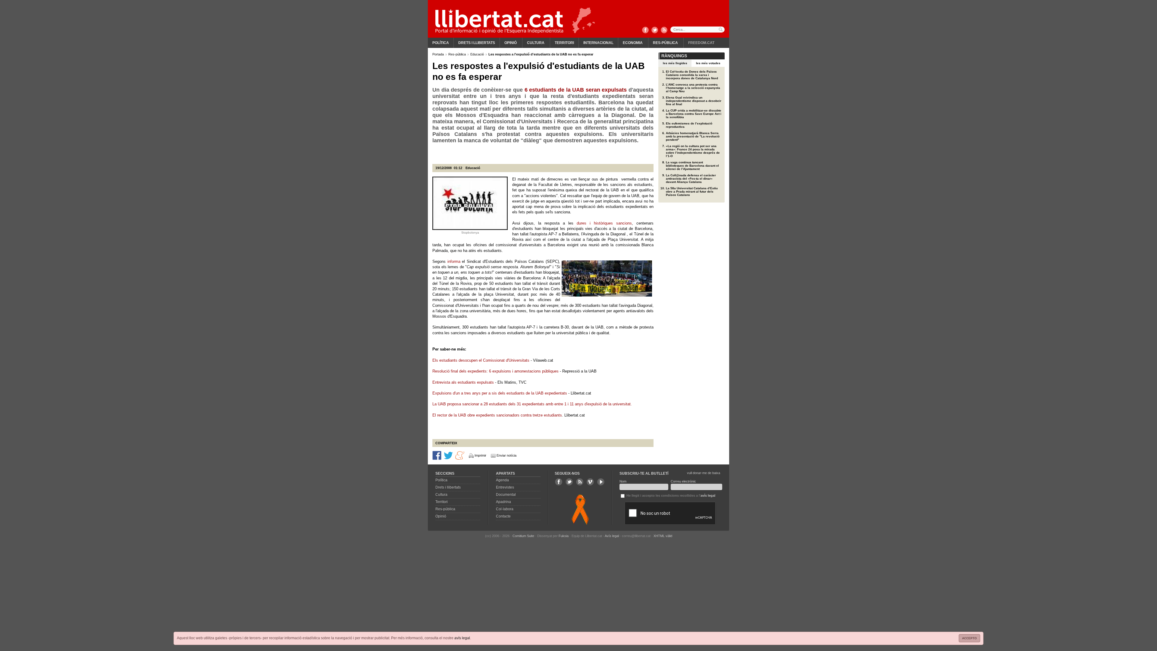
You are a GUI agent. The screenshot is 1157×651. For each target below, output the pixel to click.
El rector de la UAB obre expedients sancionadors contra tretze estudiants (497, 415)
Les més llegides (675, 63)
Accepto (969, 638)
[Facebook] (645, 30)
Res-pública (665, 43)
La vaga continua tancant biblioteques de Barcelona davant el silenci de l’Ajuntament (692, 166)
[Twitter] (655, 30)
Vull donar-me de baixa (703, 473)
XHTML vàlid (663, 536)
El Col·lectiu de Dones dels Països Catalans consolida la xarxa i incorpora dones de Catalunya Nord (692, 75)
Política (440, 43)
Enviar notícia (506, 455)
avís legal (462, 638)
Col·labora (504, 509)
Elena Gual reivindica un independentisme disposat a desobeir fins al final (693, 101)
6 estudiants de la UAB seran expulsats (576, 90)
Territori (564, 43)
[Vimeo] (590, 482)
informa (453, 261)
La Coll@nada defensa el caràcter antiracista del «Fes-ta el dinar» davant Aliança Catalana (691, 179)
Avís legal (612, 536)
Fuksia (564, 536)
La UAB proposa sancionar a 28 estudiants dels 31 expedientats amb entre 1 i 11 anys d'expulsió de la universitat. (532, 404)
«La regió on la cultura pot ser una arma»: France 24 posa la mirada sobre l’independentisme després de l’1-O (693, 151)
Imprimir (480, 455)
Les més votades (708, 63)
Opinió (510, 43)
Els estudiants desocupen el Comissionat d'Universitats (480, 360)
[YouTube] (601, 482)
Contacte (503, 516)
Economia (633, 43)
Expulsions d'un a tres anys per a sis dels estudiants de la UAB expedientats (500, 393)
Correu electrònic (683, 481)
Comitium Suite (523, 536)
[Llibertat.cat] (499, 21)
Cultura (535, 43)
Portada (438, 54)
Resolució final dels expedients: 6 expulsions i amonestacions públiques (495, 371)
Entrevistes (505, 487)
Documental (506, 494)
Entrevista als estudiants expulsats (463, 382)
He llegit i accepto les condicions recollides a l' (670, 495)
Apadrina (503, 502)
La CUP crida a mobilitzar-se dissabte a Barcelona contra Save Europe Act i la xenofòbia (693, 114)
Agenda (502, 480)
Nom (622, 481)
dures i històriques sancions (604, 223)
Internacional (598, 43)
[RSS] (664, 30)
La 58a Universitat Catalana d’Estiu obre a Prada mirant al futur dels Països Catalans (692, 192)
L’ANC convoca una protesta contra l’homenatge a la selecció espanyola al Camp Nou (693, 88)
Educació (477, 54)
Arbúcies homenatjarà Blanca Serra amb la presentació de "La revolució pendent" (693, 136)
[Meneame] (459, 455)
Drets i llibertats (476, 43)
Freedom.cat (701, 43)
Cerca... (697, 30)
